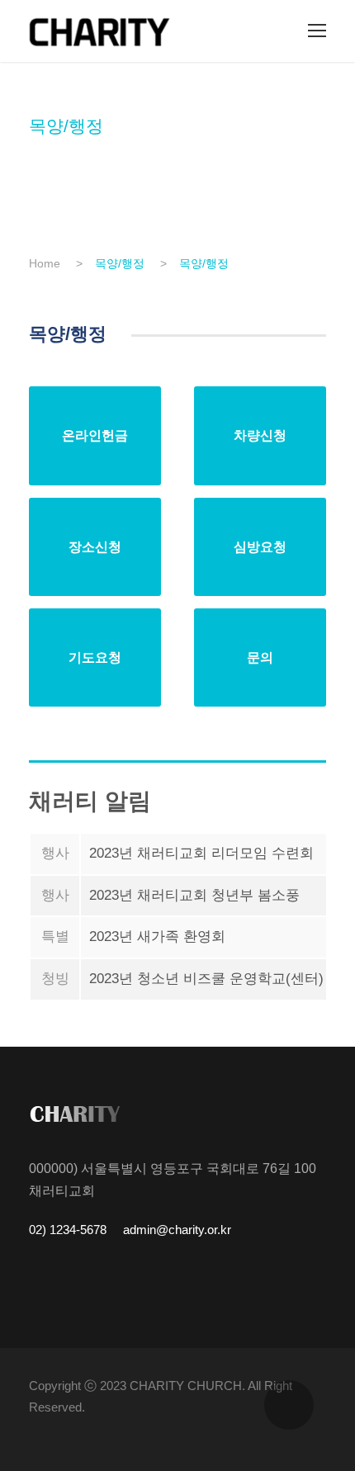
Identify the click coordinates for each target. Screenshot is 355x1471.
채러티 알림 (90, 801)
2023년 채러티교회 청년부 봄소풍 (194, 895)
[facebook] (320, 1430)
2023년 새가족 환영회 (157, 936)
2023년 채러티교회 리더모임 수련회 (201, 853)
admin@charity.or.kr (175, 1230)
